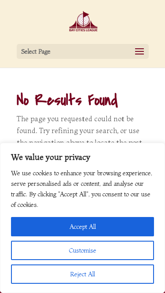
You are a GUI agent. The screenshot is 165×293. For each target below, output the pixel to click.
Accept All (83, 227)
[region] (82, 218)
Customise (82, 250)
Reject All (82, 274)
